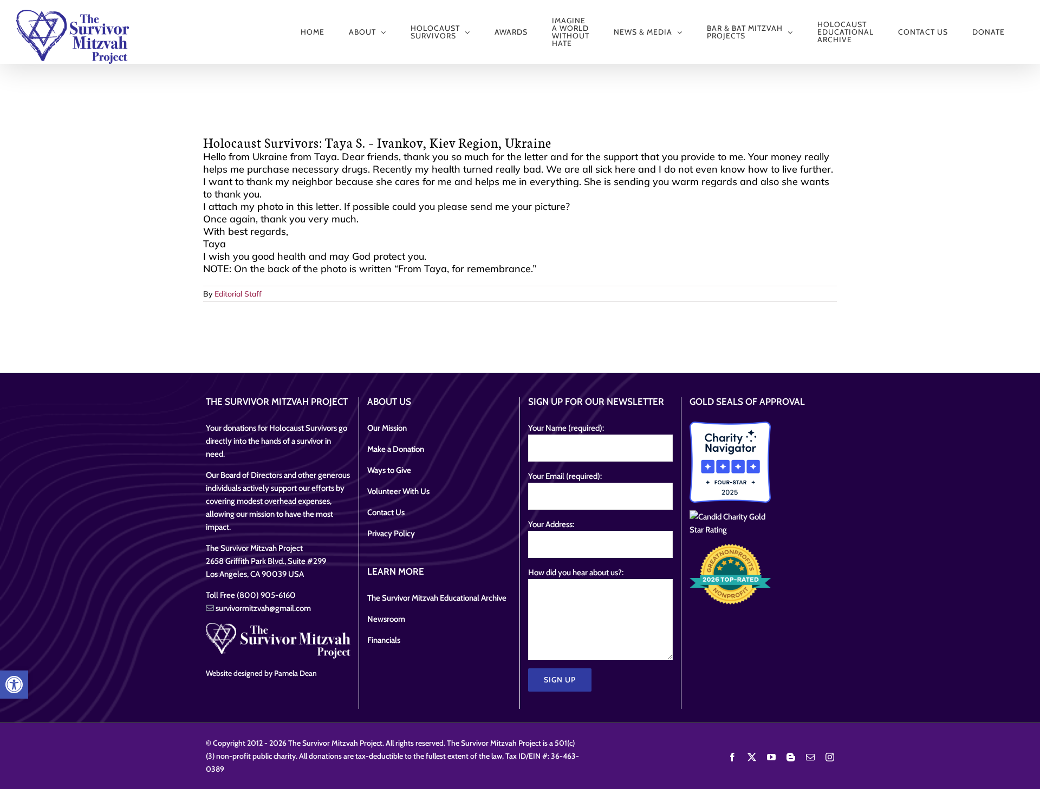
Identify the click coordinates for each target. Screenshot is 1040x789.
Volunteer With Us (398, 491)
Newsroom (386, 619)
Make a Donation (395, 449)
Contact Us (386, 512)
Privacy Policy (391, 533)
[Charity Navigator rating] (730, 462)
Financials (383, 640)
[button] (14, 684)
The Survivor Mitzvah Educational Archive (436, 598)
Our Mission (387, 428)
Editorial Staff (238, 294)
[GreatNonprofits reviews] (730, 574)
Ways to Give (389, 470)
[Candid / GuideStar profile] (730, 523)
